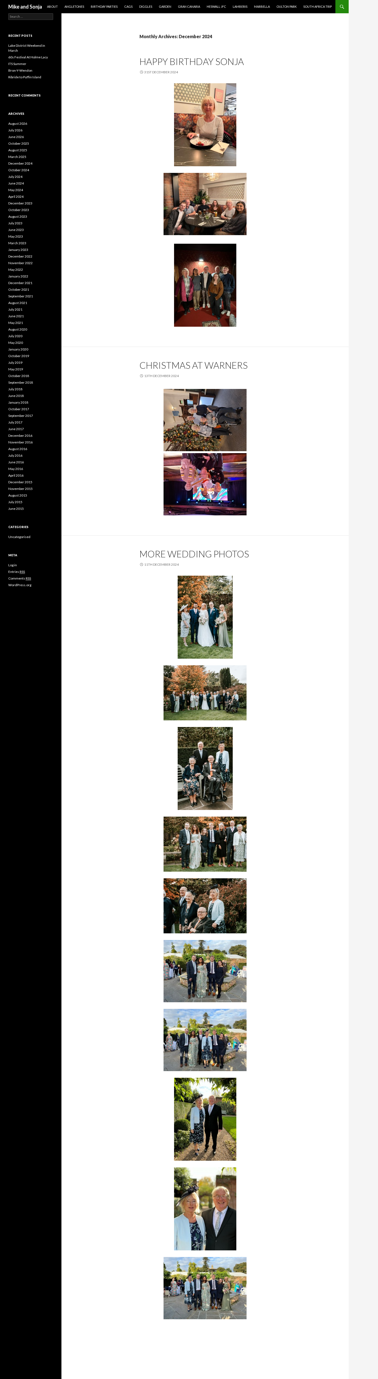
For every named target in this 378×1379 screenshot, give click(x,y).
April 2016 (16, 475)
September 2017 (20, 416)
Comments (19, 578)
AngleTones (74, 6)
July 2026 (15, 130)
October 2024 (18, 170)
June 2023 (16, 230)
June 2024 (16, 183)
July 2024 (15, 177)
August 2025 (17, 150)
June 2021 (16, 316)
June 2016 (16, 462)
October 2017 (18, 409)
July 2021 (15, 309)
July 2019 (15, 362)
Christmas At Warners (193, 365)
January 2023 (18, 250)
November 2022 (20, 263)
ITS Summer (17, 64)
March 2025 (17, 157)
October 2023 (18, 210)
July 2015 (15, 502)
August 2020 (17, 329)
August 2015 (17, 495)
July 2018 (15, 389)
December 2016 (20, 435)
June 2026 (16, 137)
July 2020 (15, 336)
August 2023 (17, 216)
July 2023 (15, 223)
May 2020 (15, 343)
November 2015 (20, 489)
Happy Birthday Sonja (191, 61)
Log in (12, 565)
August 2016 (17, 449)
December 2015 (20, 482)
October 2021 (18, 289)
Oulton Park (286, 6)
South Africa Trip (317, 6)
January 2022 (18, 276)
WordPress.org (19, 585)
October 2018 (18, 376)
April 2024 (16, 196)
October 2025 (18, 143)
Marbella (262, 6)
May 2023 (15, 236)
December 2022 (20, 256)
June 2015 (16, 509)
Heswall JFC (216, 6)
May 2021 (15, 323)
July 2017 (15, 422)
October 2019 (18, 356)
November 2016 (20, 442)
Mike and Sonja (25, 7)
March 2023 (17, 243)
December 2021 (20, 283)
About (52, 6)
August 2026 (17, 123)
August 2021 (17, 303)
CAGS (128, 6)
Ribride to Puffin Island (24, 77)
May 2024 (15, 190)
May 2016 (15, 469)
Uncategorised (19, 537)
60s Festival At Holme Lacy (28, 57)
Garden (165, 6)
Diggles (145, 6)
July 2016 (15, 455)
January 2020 (18, 349)
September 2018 (20, 382)
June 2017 (16, 429)
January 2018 (18, 402)
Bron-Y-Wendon (20, 70)
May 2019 (15, 369)
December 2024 (20, 163)
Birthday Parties (104, 6)
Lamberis (240, 6)
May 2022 (15, 270)
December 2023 (20, 203)
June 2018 (16, 396)
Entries (16, 572)
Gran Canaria (189, 6)
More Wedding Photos (194, 553)
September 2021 (20, 296)
